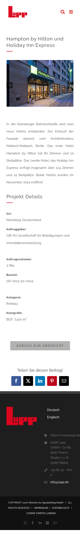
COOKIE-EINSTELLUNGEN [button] (40, 513)
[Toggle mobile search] (63, 12)
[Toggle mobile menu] (71, 12)
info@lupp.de (59, 482)
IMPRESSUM (41, 508)
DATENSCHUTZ (60, 508)
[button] (9, 85)
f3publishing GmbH (52, 502)
